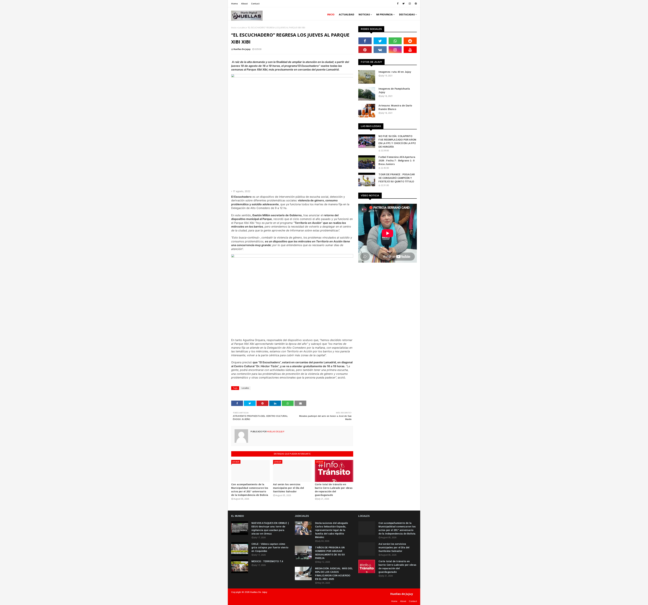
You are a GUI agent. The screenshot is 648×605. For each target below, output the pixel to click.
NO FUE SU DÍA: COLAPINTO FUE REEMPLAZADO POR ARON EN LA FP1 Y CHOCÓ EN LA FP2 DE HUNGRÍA (397, 141)
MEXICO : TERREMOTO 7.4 (267, 561)
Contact (255, 3)
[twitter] (403, 3)
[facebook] (398, 3)
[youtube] (410, 49)
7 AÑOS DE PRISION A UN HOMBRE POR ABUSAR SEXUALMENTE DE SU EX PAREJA (330, 552)
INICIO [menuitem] (330, 14)
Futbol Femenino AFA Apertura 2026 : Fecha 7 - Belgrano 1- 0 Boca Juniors (397, 160)
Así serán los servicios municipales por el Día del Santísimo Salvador (288, 488)
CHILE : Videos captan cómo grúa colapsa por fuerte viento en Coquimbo (269, 547)
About (244, 3)
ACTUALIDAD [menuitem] (346, 14)
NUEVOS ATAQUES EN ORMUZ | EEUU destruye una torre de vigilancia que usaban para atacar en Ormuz (270, 528)
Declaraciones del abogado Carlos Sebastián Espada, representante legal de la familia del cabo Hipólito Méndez (331, 530)
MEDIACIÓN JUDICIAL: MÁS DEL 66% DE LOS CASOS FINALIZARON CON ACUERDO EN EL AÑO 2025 (334, 573)
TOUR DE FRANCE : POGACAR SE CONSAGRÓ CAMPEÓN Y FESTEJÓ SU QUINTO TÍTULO (397, 178)
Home (234, 3)
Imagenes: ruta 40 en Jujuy (395, 72)
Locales (242, 27)
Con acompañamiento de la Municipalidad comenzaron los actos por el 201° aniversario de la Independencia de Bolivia (249, 489)
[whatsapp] (395, 40)
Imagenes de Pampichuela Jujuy (394, 90)
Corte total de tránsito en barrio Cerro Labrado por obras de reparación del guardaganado (334, 489)
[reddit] (410, 40)
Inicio (233, 27)
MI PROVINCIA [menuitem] (384, 14)
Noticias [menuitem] (364, 14)
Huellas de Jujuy (258, 592)
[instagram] (410, 3)
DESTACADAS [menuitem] (407, 14)
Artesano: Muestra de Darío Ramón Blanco (395, 107)
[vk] (380, 49)
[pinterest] (415, 3)
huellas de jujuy (242, 49)
